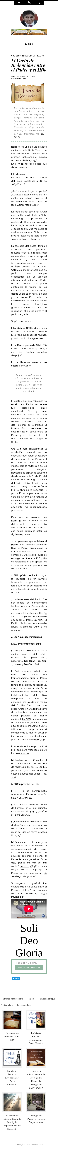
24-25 (18, 664)
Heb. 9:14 (39, 739)
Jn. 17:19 (16, 835)
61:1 (44, 657)
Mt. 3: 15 (29, 811)
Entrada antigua (47, 998)
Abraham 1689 (19, 79)
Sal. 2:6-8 (34, 664)
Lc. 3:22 (26, 719)
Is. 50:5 (38, 620)
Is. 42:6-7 (30, 657)
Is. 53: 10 (24, 753)
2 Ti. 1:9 (40, 893)
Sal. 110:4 (29, 661)
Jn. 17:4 (25, 814)
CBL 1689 (16, 56)
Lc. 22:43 (28, 729)
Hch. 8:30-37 (29, 160)
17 (22, 876)
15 (31, 866)
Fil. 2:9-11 (32, 767)
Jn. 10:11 (24, 866)
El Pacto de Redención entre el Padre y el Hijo (28, 65)
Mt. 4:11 (16, 729)
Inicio (31, 998)
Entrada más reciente (13, 998)
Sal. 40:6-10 (25, 797)
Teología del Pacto (33, 56)
